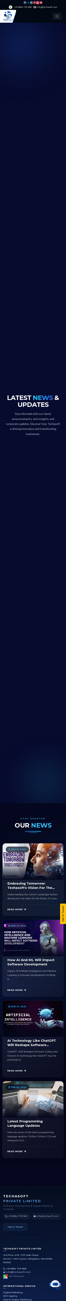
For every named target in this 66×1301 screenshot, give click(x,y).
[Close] (59, 586)
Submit (33, 712)
